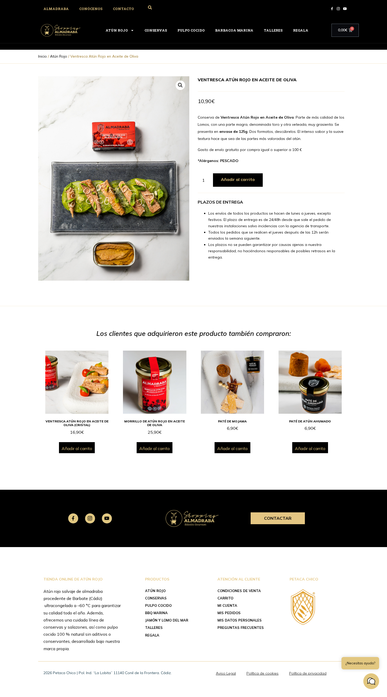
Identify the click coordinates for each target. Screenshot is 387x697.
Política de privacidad (307, 673)
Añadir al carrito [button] (77, 448)
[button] (180, 85)
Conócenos (90, 8)
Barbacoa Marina (234, 30)
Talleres (273, 30)
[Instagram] (90, 518)
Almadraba (56, 8)
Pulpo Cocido (191, 30)
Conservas (156, 30)
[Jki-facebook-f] (73, 518)
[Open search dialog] (150, 8)
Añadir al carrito (238, 179)
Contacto (123, 8)
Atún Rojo (117, 30)
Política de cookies (262, 673)
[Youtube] (107, 518)
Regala (300, 30)
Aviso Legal (226, 673)
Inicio (42, 56)
